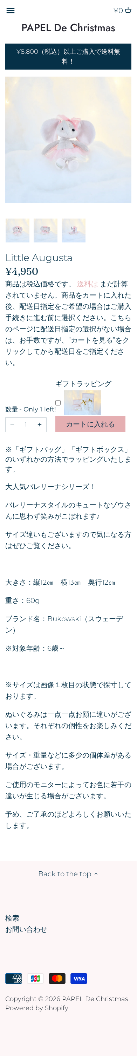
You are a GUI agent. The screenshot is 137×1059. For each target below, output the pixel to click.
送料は (87, 284)
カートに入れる (90, 424)
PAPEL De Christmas (68, 27)
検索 (12, 918)
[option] (17, 230)
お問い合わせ (26, 929)
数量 (26, 409)
